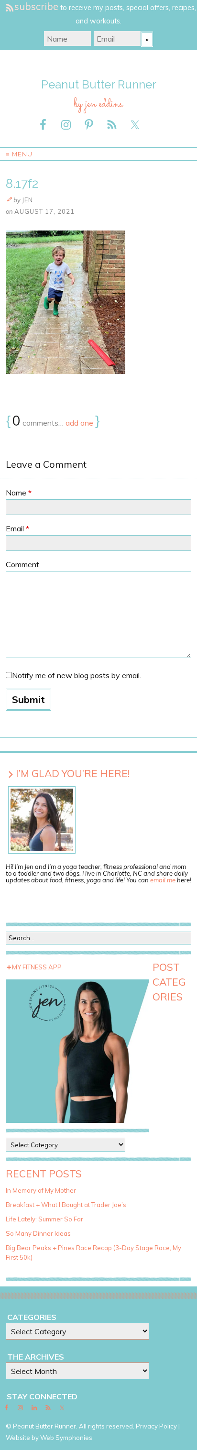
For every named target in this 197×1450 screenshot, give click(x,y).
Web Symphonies (66, 1437)
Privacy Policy (156, 1426)
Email (17, 528)
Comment (22, 564)
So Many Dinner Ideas (38, 1233)
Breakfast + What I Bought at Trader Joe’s (66, 1204)
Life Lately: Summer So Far (44, 1219)
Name (19, 492)
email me (162, 880)
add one (79, 423)
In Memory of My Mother (41, 1190)
